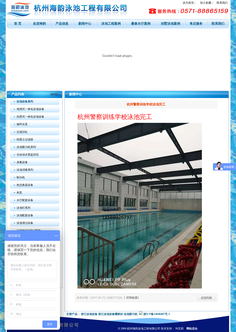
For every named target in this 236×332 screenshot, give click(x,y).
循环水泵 (22, 124)
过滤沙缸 (22, 131)
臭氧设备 (22, 162)
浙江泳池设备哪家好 (110, 314)
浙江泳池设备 (89, 314)
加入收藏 (205, 2)
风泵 (19, 192)
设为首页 (188, 2)
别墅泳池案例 (170, 23)
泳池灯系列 (23, 207)
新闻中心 (84, 23)
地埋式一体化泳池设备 (30, 109)
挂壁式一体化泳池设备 (30, 116)
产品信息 (62, 23)
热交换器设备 (25, 185)
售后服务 (196, 23)
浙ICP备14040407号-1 (156, 314)
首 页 (17, 23)
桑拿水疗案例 (140, 23)
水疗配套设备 (25, 200)
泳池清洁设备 (25, 223)
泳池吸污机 (131, 314)
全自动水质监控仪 (28, 154)
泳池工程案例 (111, 23)
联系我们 (222, 2)
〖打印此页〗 (132, 297)
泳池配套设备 (25, 215)
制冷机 (21, 177)
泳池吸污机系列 (26, 147)
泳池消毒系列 (25, 169)
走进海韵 (39, 23)
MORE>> (55, 94)
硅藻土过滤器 (25, 139)
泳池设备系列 (25, 101)
